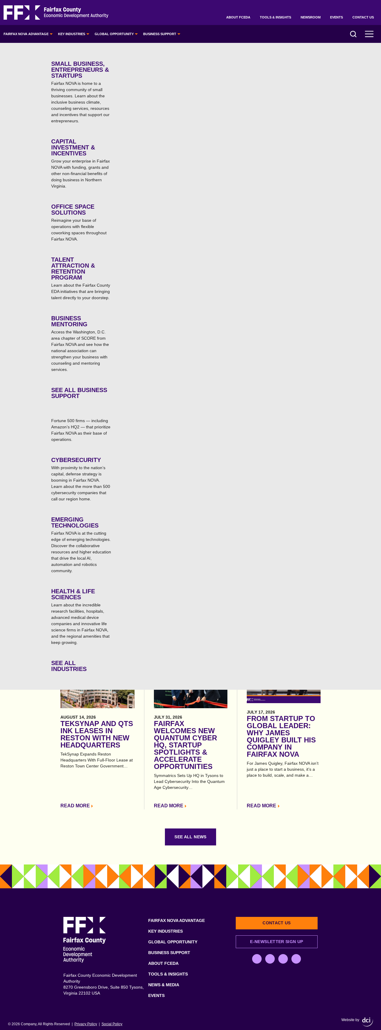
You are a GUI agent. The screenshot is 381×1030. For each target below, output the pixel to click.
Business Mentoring (80, 343)
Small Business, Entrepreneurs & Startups (80, 91)
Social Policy (112, 1024)
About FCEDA (238, 17)
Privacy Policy (85, 1024)
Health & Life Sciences (80, 616)
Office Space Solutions (79, 222)
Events (336, 17)
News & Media (163, 984)
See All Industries (69, 666)
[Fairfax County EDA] (56, 12)
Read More (75, 805)
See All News (190, 836)
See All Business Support (79, 393)
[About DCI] (367, 1021)
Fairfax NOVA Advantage (26, 34)
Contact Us (363, 17)
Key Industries (71, 34)
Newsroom (311, 17)
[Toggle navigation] (369, 33)
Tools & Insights (275, 17)
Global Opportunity (114, 34)
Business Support (159, 34)
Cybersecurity (80, 479)
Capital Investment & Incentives (80, 163)
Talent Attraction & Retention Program (80, 278)
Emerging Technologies (81, 544)
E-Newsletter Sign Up (276, 941)
